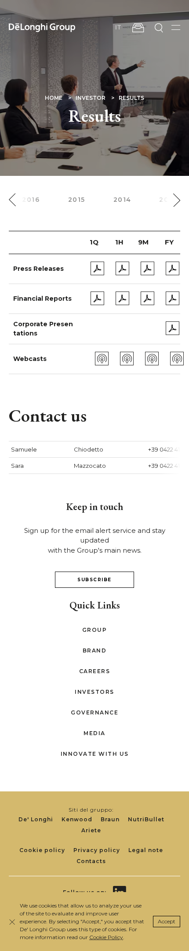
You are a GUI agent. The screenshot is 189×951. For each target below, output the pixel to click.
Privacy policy (96, 850)
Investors (94, 692)
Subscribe (94, 580)
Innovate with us (95, 754)
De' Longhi (35, 819)
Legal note (145, 850)
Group (94, 630)
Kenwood (77, 819)
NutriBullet (146, 819)
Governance (94, 712)
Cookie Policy (106, 937)
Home (53, 98)
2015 (76, 200)
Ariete (91, 830)
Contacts (91, 861)
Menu (175, 27)
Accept (166, 921)
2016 (31, 200)
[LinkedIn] (119, 886)
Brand (95, 650)
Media (94, 733)
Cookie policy (42, 850)
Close (12, 921)
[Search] (159, 27)
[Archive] (138, 27)
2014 (122, 200)
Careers (94, 671)
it (118, 27)
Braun (110, 819)
